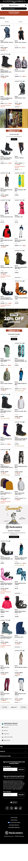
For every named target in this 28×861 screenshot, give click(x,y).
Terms (14, 788)
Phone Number (7, 791)
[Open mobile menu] (2, 5)
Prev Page (4, 707)
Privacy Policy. (18, 788)
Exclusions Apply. (6, 781)
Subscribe (21, 769)
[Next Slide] (27, 1)
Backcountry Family (5, 756)
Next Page (23, 707)
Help (1, 746)
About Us (2, 751)
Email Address (7, 766)
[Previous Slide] (1, 1)
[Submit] (2, 8)
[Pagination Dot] (12, 14)
